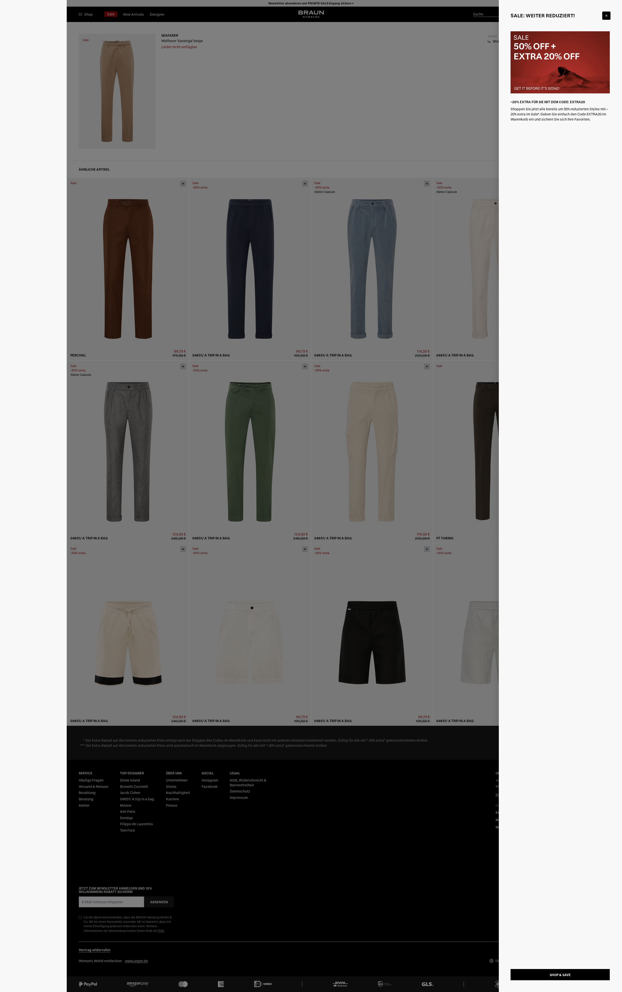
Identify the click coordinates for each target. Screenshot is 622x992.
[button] (311, 496)
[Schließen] (606, 16)
